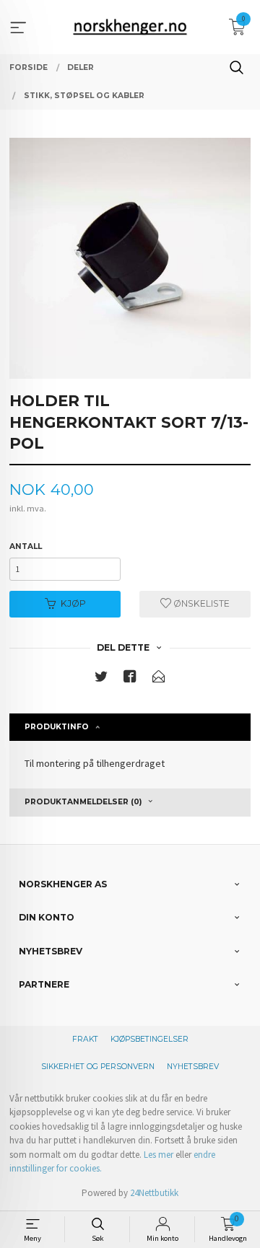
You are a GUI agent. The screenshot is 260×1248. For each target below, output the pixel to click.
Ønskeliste (200, 603)
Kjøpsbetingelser (149, 1039)
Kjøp (73, 603)
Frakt (85, 1039)
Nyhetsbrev (193, 1066)
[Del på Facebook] (130, 679)
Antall (25, 546)
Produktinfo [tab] (57, 726)
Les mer (158, 1154)
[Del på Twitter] (101, 679)
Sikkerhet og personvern (98, 1066)
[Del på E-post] (158, 679)
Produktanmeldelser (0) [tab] (83, 802)
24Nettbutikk (154, 1193)
